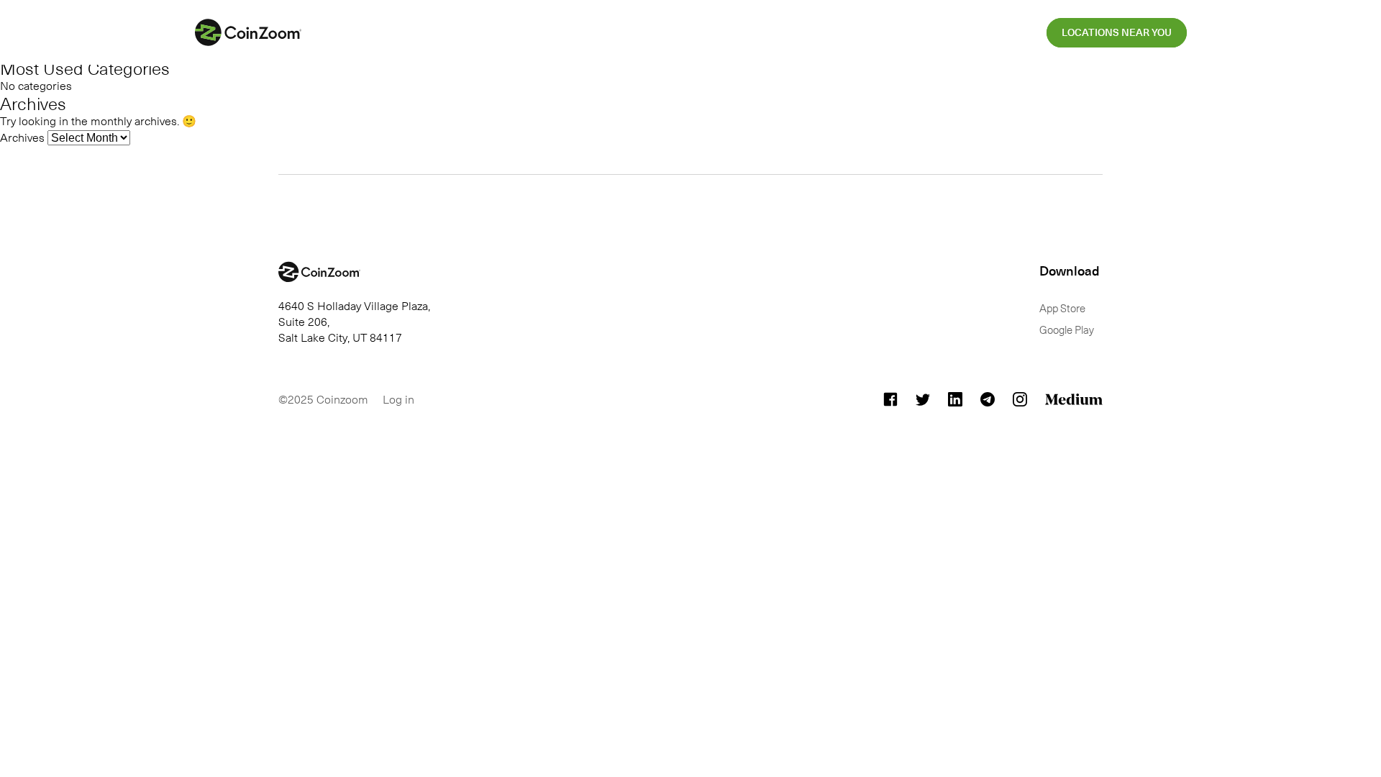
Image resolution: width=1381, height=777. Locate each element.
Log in (398, 398)
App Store (1062, 308)
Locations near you (1117, 33)
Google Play (1066, 329)
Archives (22, 136)
